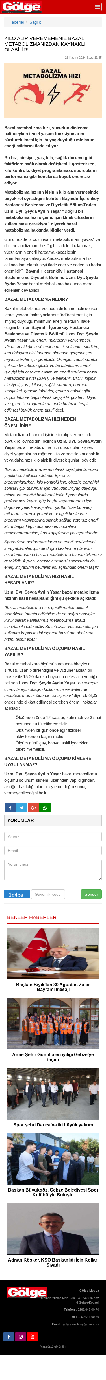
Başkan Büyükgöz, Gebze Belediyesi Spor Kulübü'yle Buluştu (53, 1192)
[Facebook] (8, 1336)
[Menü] (98, 7)
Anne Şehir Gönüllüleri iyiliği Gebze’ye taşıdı (53, 1057)
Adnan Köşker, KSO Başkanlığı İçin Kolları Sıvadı (53, 1262)
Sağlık (35, 22)
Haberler (16, 22)
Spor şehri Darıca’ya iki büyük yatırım (53, 1124)
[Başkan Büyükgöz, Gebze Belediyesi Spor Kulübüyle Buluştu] (53, 1159)
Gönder (91, 894)
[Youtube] (32, 1336)
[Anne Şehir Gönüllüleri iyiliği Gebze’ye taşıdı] (53, 1023)
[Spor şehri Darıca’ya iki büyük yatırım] (53, 1094)
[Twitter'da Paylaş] (21, 807)
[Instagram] (20, 1336)
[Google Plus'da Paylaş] (33, 807)
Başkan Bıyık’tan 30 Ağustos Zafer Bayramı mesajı (53, 987)
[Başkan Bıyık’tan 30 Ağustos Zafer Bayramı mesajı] (53, 953)
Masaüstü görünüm (53, 1346)
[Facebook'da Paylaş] (10, 807)
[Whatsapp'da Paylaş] (45, 807)
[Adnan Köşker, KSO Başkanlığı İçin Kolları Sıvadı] (53, 1229)
